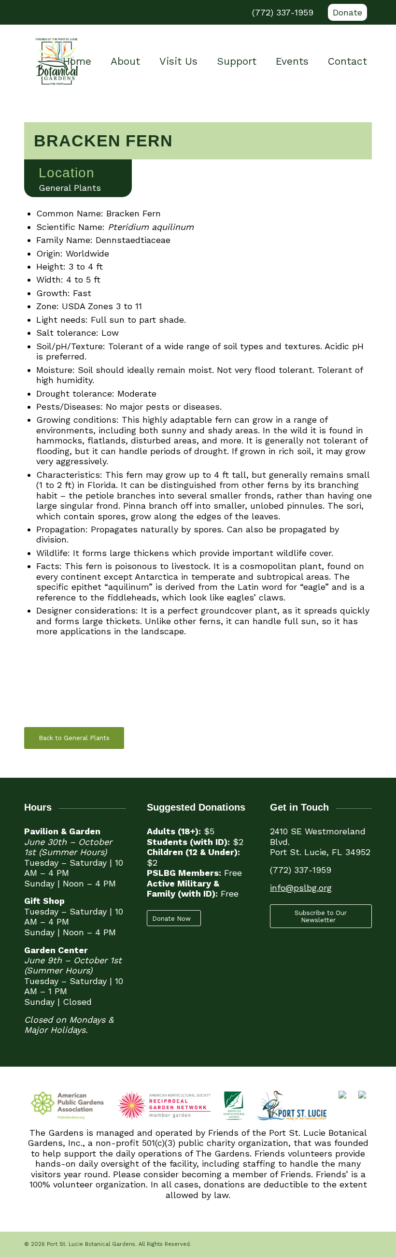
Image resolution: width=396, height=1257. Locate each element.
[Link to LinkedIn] (85, 12)
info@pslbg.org (301, 888)
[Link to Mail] (99, 12)
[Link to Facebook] (27, 12)
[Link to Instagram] (70, 12)
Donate (347, 12)
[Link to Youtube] (56, 12)
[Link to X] (41, 12)
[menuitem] (345, 12)
